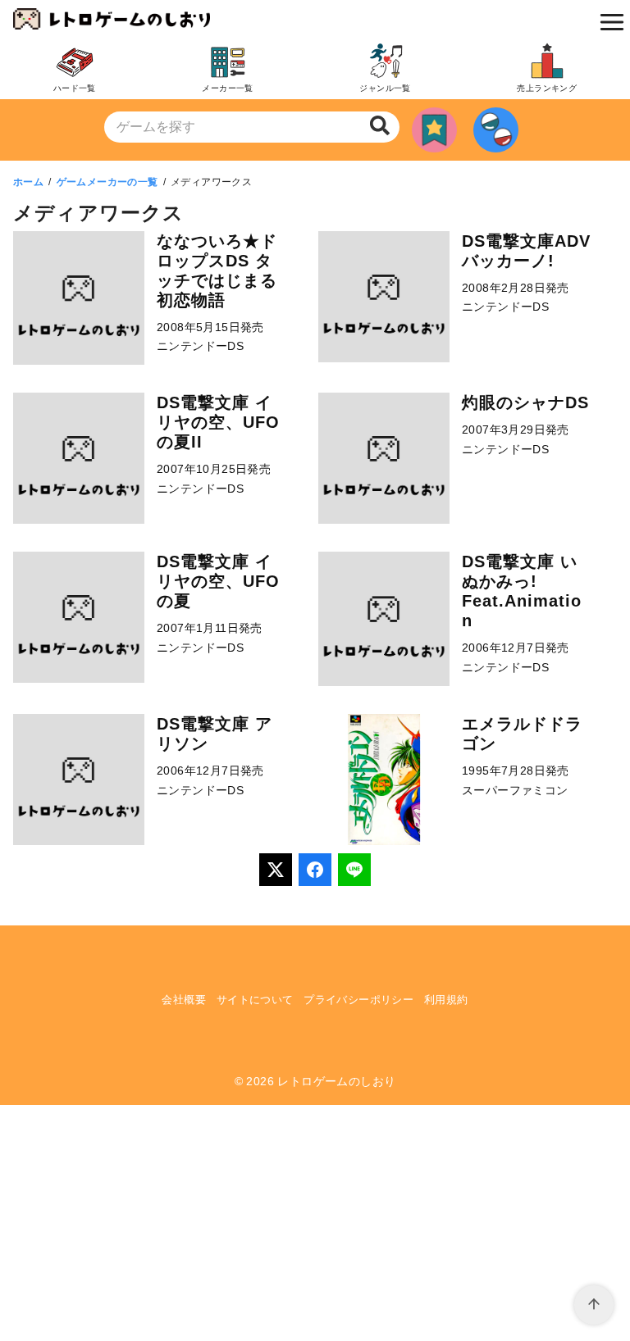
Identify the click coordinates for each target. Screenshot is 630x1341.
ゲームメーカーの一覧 (107, 182)
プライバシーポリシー (358, 999)
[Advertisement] (315, 1219)
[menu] (608, 22)
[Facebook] (315, 869)
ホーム (28, 182)
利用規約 (446, 999)
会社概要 (184, 999)
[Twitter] (275, 869)
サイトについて (255, 999)
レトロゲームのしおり (336, 1081)
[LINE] (354, 869)
